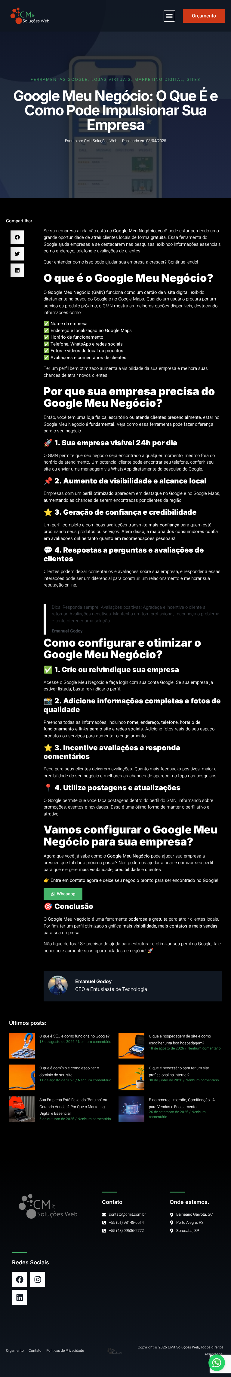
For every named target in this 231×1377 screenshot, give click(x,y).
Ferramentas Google (59, 79)
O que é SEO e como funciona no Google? (74, 1036)
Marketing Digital (158, 79)
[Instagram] (37, 1279)
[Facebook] (19, 1279)
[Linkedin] (19, 1297)
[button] (169, 16)
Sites (193, 79)
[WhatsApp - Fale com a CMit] (216, 1362)
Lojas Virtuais (111, 79)
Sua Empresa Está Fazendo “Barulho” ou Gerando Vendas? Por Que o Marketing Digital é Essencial (73, 1107)
